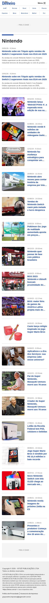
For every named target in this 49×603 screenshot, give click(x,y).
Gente (34, 8)
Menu (14, 13)
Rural (24, 8)
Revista (14, 8)
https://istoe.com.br (10, 589)
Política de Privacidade (10, 593)
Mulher (34, 13)
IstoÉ (5, 8)
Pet (44, 13)
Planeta (44, 8)
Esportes (5, 13)
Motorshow (24, 13)
